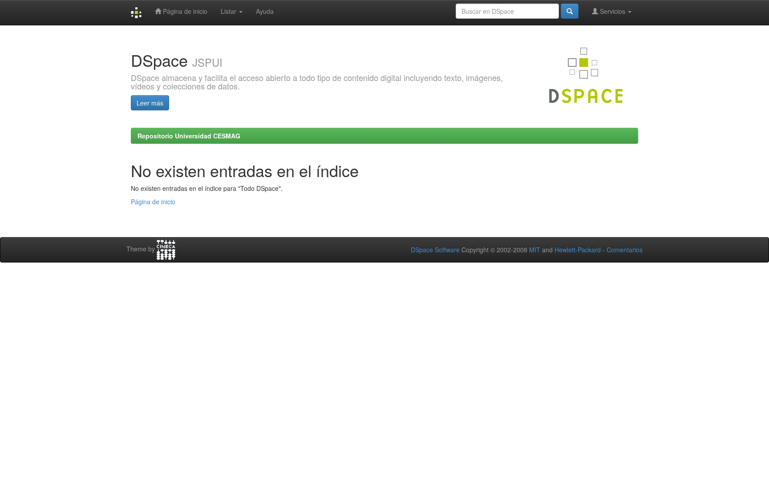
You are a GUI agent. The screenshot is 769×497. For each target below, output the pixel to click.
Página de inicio (184, 11)
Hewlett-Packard (577, 249)
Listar (229, 11)
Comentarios (625, 249)
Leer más (150, 102)
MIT (534, 249)
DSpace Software (435, 249)
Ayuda (265, 11)
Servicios (612, 11)
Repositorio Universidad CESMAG (189, 135)
